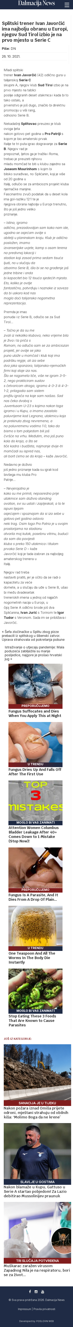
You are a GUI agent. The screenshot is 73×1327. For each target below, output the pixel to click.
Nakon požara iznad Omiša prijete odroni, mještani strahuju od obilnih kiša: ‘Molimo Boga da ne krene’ (36, 1113)
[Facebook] (30, 1292)
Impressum (25, 1309)
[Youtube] (42, 1292)
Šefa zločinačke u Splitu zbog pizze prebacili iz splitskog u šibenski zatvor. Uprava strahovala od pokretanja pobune (33, 636)
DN (13, 49)
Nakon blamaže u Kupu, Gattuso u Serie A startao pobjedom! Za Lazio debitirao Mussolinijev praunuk (35, 1191)
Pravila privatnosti (44, 1309)
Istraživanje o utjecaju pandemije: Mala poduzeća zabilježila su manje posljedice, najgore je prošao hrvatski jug (34, 653)
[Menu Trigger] (67, 4)
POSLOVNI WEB (45, 1321)
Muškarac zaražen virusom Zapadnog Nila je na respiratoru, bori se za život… (37, 1270)
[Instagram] (36, 1292)
